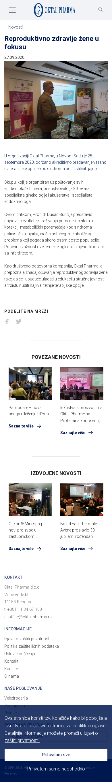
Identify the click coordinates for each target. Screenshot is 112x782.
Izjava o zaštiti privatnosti (27, 638)
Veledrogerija (16, 698)
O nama (11, 676)
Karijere (11, 668)
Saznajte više (21, 426)
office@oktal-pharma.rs (30, 617)
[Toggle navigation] (12, 10)
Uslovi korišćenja (19, 653)
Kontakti (11, 661)
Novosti (15, 27)
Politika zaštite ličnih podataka (31, 646)
